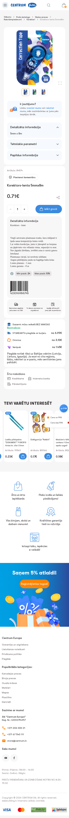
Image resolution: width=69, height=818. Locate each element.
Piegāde (6, 659)
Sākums (7, 17)
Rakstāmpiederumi (13, 19)
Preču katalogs (23, 17)
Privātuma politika (12, 654)
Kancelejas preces (11, 673)
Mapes (5, 692)
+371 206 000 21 (16, 728)
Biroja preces (9, 678)
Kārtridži (6, 702)
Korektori (31, 19)
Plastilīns (7, 697)
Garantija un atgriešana (15, 644)
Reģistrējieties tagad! (34, 584)
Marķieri (6, 687)
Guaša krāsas (9, 683)
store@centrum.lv (17, 740)
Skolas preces (41, 17)
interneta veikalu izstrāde (31, 800)
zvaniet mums (34, 108)
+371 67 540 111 (15, 734)
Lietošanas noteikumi (13, 649)
